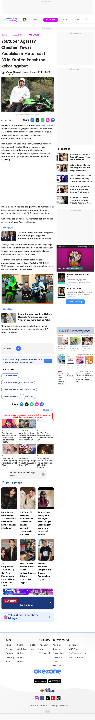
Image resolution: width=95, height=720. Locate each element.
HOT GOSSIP (34, 35)
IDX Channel (44, 653)
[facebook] (42, 698)
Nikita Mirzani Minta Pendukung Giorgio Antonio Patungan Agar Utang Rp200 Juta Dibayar (80, 201)
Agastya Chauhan (44, 126)
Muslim (20, 657)
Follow (48, 361)
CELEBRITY (17, 35)
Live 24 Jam (26, 605)
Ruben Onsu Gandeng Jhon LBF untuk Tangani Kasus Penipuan (81, 157)
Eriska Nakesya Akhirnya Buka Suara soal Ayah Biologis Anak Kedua (81, 189)
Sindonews (43, 645)
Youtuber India (10, 376)
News (8, 645)
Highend (21, 653)
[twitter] (48, 698)
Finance (9, 649)
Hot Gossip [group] (50, 19)
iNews (41, 649)
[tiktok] (58, 698)
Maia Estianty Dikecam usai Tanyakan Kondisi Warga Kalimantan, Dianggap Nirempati (80, 168)
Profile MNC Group (77, 653)
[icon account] (3, 73)
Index (32, 649)
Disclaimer (73, 645)
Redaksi (56, 649)
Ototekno (22, 649)
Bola (8, 662)
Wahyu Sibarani (14, 72)
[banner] (28, 594)
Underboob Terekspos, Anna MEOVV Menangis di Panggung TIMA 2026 (81, 178)
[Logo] (25, 20)
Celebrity (10, 657)
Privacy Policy (59, 653)
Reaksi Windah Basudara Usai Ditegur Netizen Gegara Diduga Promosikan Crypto (28, 573)
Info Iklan (57, 666)
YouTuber (29, 396)
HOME (4, 35)
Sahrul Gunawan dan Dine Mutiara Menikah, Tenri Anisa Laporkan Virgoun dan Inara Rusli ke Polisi (35, 317)
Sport (20, 645)
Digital (33, 645)
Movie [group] (65, 19)
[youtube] (53, 698)
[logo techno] (10, 20)
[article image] (62, 157)
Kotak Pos (57, 657)
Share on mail (48, 120)
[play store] (40, 681)
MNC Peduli (74, 649)
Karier (55, 662)
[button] (81, 19)
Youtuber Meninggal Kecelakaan (18, 383)
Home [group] (36, 19)
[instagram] (37, 698)
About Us (57, 645)
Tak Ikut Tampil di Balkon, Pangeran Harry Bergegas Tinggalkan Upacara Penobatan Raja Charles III (35, 236)
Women (9, 653)
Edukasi (20, 662)
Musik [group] (77, 19)
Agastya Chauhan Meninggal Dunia (19, 389)
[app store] (54, 681)
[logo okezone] (47, 672)
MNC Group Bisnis (77, 657)
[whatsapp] (43, 120)
